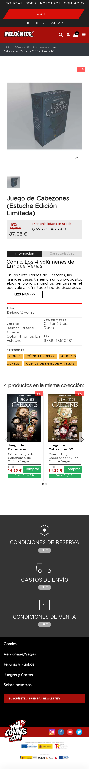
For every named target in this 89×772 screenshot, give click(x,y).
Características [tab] (62, 253)
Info (44, 550)
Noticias (13, 3)
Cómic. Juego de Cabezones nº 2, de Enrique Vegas (63, 458)
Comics (10, 644)
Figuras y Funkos (19, 664)
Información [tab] (24, 253)
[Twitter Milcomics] (79, 730)
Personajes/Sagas (20, 654)
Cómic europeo (41, 356)
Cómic (15, 356)
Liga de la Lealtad (44, 23)
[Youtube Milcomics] (70, 730)
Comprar (31, 469)
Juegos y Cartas (18, 675)
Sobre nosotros (43, 3)
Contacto (74, 3)
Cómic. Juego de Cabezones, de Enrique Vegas (21, 458)
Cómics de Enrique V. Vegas (50, 363)
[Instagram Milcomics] (52, 730)
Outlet (44, 14)
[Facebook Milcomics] (61, 730)
